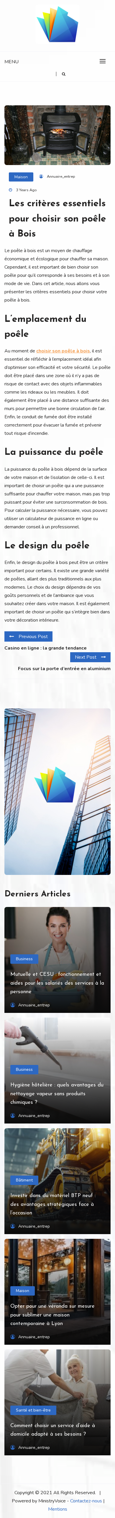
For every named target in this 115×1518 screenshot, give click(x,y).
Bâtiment (24, 1180)
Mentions (57, 1509)
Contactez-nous (86, 1501)
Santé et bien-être (33, 1410)
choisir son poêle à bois (63, 351)
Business (24, 959)
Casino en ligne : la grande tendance (45, 648)
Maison (21, 177)
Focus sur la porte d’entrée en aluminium (64, 668)
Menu (11, 62)
